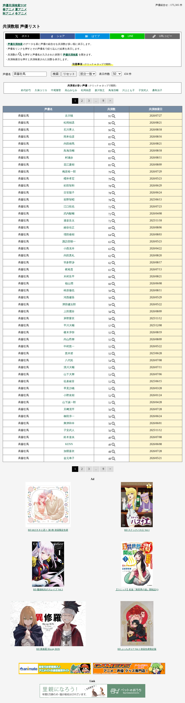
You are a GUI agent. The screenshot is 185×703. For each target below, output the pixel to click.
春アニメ (8, 9)
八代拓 (69, 360)
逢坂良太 (69, 220)
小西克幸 (69, 248)
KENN (69, 444)
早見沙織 (69, 388)
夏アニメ (21, 9)
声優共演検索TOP (14, 5)
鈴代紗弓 (26, 90)
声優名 (7, 74)
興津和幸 (69, 423)
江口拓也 (69, 206)
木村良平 (69, 276)
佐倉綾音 (69, 381)
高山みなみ (71, 90)
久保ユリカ (41, 90)
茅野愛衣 (69, 318)
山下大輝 (69, 374)
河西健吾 (69, 297)
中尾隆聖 (56, 90)
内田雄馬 (69, 143)
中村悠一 (69, 346)
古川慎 (69, 115)
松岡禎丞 (86, 90)
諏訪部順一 (69, 241)
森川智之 (100, 90)
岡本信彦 (69, 136)
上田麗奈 (69, 311)
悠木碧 (69, 353)
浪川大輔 (69, 367)
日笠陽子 (69, 192)
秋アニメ (8, 13)
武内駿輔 (69, 213)
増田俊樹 (69, 234)
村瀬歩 (69, 157)
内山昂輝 (69, 339)
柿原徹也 (69, 290)
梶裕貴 (69, 269)
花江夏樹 (69, 164)
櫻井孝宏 (69, 178)
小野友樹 (69, 395)
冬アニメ (21, 13)
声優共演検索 (15, 44)
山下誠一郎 (69, 402)
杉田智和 (69, 185)
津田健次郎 (69, 304)
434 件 (128, 74)
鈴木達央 (69, 437)
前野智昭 (69, 199)
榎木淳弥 (69, 332)
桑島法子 (157, 90)
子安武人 (143, 90)
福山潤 (69, 283)
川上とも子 (128, 90)
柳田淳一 (69, 416)
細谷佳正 (69, 227)
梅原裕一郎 (69, 171)
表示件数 (104, 74)
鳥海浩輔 (113, 90)
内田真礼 (69, 255)
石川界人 (69, 129)
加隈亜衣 (69, 451)
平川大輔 (69, 325)
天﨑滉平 (69, 409)
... (96, 100)
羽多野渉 (69, 262)
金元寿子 (69, 458)
